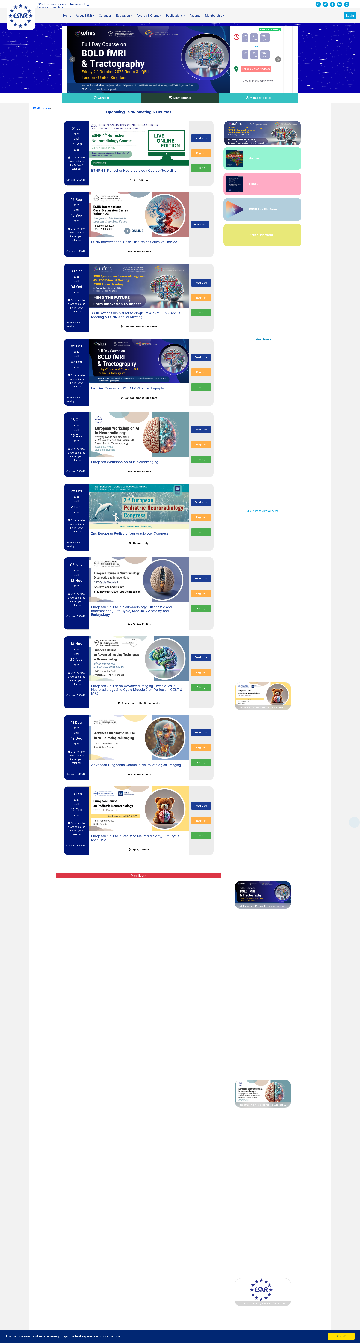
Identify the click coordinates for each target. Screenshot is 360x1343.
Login (350, 15)
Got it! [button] (341, 1336)
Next (278, 59)
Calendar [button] (105, 15)
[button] (122, 1336)
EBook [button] (253, 184)
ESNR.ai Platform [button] (260, 235)
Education (123, 15)
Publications (174, 15)
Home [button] (67, 15)
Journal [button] (254, 158)
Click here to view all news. (262, 511)
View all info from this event (258, 81)
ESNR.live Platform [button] (263, 209)
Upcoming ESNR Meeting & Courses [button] (138, 112)
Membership (213, 15)
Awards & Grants (148, 15)
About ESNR (84, 15)
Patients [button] (195, 15)
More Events (139, 875)
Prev (72, 59)
